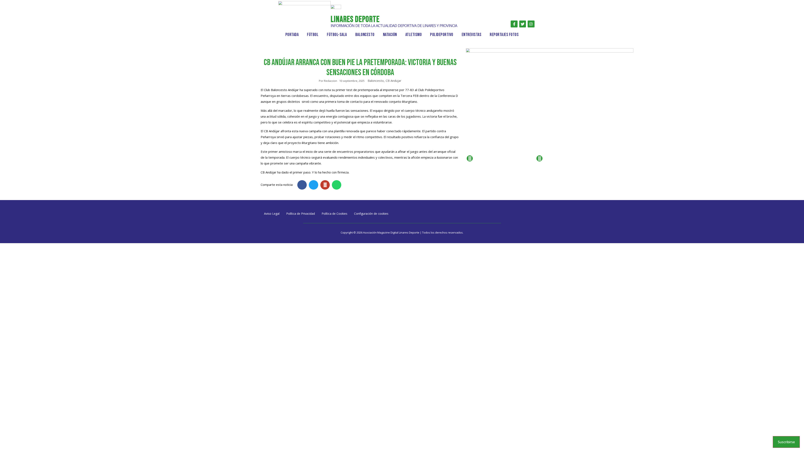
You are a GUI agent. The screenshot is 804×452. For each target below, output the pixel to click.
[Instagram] (531, 24)
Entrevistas (472, 34)
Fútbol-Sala (337, 34)
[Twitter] (522, 24)
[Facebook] (514, 24)
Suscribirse (786, 442)
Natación (390, 34)
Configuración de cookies (371, 214)
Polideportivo (441, 34)
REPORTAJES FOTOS (504, 34)
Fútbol (312, 34)
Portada (292, 34)
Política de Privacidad (300, 214)
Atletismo (413, 34)
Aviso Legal (272, 214)
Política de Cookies (334, 214)
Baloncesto (365, 34)
